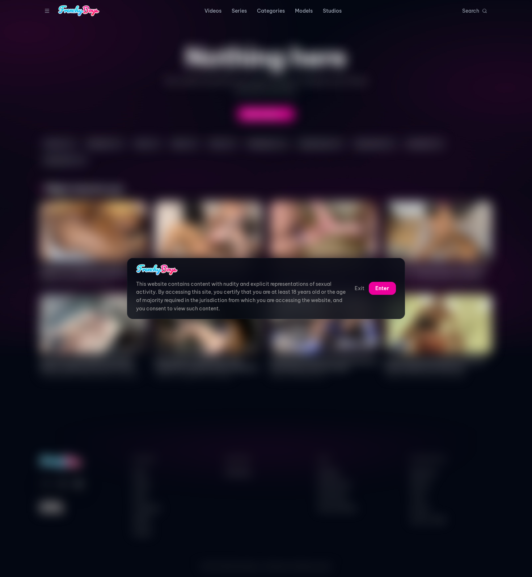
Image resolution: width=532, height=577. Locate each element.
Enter (382, 288)
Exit (359, 288)
